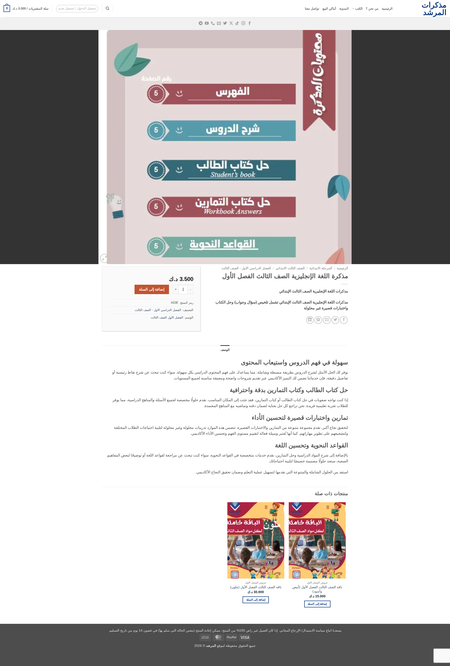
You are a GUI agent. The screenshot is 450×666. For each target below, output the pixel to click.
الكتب (359, 8)
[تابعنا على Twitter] (225, 23)
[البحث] (107, 8)
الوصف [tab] (225, 350)
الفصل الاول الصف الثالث (167, 317)
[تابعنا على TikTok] (237, 23)
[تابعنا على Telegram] (200, 23)
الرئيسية (387, 8)
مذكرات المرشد (434, 8)
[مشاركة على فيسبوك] (344, 320)
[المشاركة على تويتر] (335, 320)
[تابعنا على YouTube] (207, 23)
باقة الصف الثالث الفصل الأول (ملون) (255, 587)
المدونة (344, 8)
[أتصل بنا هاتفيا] (213, 23)
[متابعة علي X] (231, 23)
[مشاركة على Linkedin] (310, 320)
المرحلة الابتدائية (320, 268)
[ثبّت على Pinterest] (318, 320)
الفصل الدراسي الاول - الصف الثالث (246, 268)
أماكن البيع (329, 8)
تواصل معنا (312, 8)
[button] (77, 8)
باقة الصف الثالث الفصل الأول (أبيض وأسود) (317, 589)
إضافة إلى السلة (151, 289)
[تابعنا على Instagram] (243, 23)
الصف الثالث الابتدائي (290, 268)
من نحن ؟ (372, 8)
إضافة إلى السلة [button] (317, 603)
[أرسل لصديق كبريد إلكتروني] (327, 320)
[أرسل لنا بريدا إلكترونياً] (219, 23)
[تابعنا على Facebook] (249, 23)
